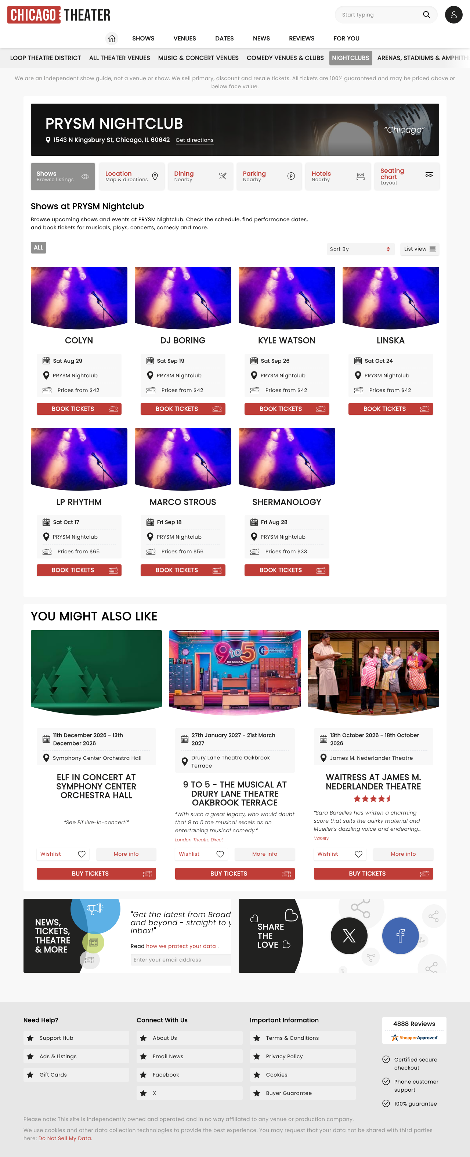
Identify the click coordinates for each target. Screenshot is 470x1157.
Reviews (302, 38)
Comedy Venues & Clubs (285, 58)
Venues (185, 38)
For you (347, 38)
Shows (143, 38)
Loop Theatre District (45, 58)
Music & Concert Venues (198, 58)
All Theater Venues (119, 58)
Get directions (195, 140)
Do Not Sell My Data (65, 1138)
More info (126, 854)
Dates (224, 38)
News (261, 38)
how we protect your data (181, 946)
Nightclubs (350, 58)
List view (415, 248)
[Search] (428, 15)
